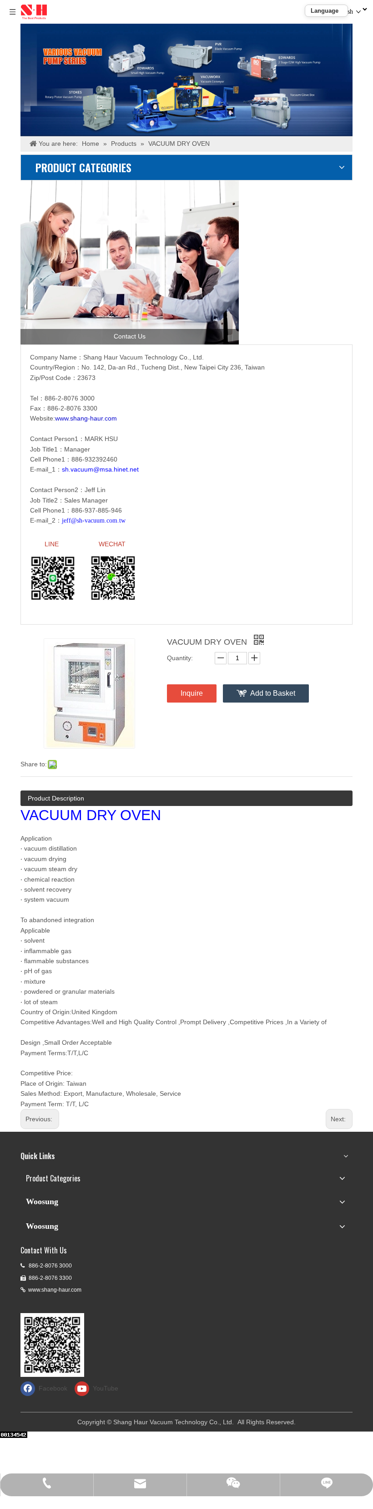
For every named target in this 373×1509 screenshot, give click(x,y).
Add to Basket (272, 693)
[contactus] (129, 262)
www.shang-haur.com (54, 1290)
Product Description (56, 798)
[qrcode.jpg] (52, 1345)
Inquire (192, 693)
